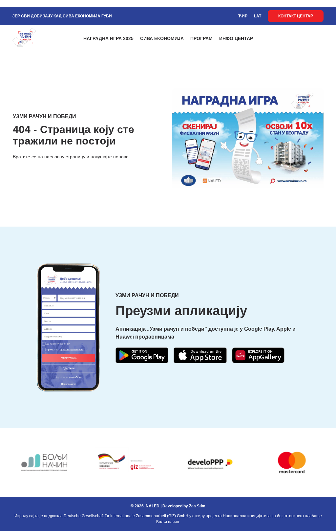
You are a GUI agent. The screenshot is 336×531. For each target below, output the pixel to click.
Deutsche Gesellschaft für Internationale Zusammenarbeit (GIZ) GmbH (126, 516)
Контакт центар (295, 16)
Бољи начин (167, 522)
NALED (152, 506)
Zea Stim (197, 506)
